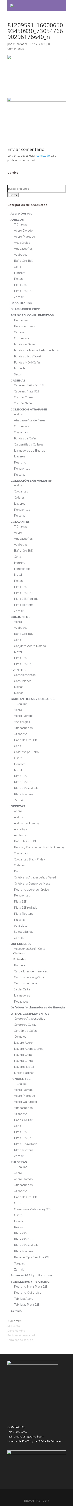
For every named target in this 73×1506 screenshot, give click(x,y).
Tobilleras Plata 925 (26, 1304)
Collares (19, 497)
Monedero (21, 368)
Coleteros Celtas (25, 1024)
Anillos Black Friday (27, 823)
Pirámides (19, 959)
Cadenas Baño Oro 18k (29, 385)
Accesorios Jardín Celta (29, 948)
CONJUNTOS (20, 617)
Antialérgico (22, 242)
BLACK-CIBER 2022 (25, 309)
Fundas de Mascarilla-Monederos (36, 350)
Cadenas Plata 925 (26, 391)
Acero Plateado (24, 236)
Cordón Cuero (23, 397)
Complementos (24, 675)
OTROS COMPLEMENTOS (30, 1013)
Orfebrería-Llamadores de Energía (38, 1007)
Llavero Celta (23, 1055)
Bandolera (21, 320)
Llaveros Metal (24, 1067)
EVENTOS (18, 670)
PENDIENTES (21, 1079)
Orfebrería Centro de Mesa (32, 883)
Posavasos (21, 1001)
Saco (17, 374)
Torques (19, 1263)
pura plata (20, 925)
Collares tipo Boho (26, 752)
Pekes (18, 278)
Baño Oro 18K (21, 303)
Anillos (18, 414)
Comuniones (22, 681)
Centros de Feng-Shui (29, 977)
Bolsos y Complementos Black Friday (39, 847)
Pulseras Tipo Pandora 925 (31, 1257)
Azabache (20, 254)
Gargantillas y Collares (28, 444)
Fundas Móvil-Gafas (27, 362)
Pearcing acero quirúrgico (31, 889)
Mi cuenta (13, 1325)
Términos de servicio (20, 1339)
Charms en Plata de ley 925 (32, 1209)
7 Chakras (20, 224)
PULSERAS (19, 1162)
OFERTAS (18, 806)
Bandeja (19, 965)
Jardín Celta (22, 989)
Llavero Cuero (23, 1061)
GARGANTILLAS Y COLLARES (33, 699)
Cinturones (21, 338)
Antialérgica (22, 722)
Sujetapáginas (23, 931)
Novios (18, 693)
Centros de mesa (25, 983)
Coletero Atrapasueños (29, 1018)
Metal (18, 574)
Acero (18, 532)
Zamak (19, 297)
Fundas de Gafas (25, 438)
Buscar (13, 195)
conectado (43, 155)
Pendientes (22, 468)
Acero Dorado (22, 213)
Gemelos (20, 1036)
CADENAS (18, 380)
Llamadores (22, 995)
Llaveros (19, 456)
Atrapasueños (23, 248)
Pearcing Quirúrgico (27, 1292)
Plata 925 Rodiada (26, 599)
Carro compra (16, 1330)
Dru (16, 871)
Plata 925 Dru (23, 291)
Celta (17, 267)
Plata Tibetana (23, 605)
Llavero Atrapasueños (28, 1049)
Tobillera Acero (23, 1298)
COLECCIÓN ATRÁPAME (29, 409)
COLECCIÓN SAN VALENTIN (32, 480)
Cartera (19, 332)
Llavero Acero (23, 1042)
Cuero (18, 758)
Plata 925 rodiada (25, 907)
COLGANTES (20, 521)
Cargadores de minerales (31, 971)
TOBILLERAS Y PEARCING (30, 1281)
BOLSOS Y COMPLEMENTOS (32, 315)
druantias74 (19, 44)
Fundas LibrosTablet (27, 356)
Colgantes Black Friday (29, 859)
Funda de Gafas (24, 344)
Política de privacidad (21, 1335)
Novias (18, 687)
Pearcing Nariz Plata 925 (30, 1286)
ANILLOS (17, 219)
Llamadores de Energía (30, 450)
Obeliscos (19, 953)
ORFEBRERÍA (21, 944)
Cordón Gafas (23, 403)
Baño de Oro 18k (25, 740)
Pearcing (20, 462)
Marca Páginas (24, 1073)
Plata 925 (20, 285)
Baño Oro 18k (23, 260)
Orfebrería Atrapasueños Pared (35, 877)
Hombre (20, 273)
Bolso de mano (24, 326)
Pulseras (19, 474)
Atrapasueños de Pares (29, 420)
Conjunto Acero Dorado (30, 646)
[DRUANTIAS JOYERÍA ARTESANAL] (11, 5)
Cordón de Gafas (25, 1031)
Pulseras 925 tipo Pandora (31, 1275)
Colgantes (21, 432)
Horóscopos (22, 569)
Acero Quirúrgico (25, 1102)
